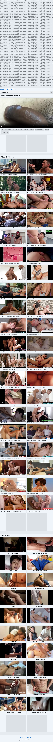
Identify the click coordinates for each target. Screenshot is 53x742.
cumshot (26, 129)
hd (7, 132)
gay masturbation (39, 129)
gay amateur (8, 129)
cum (13, 129)
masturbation (19, 129)
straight (3, 132)
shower (47, 129)
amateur (32, 129)
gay (2, 129)
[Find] (51, 92)
